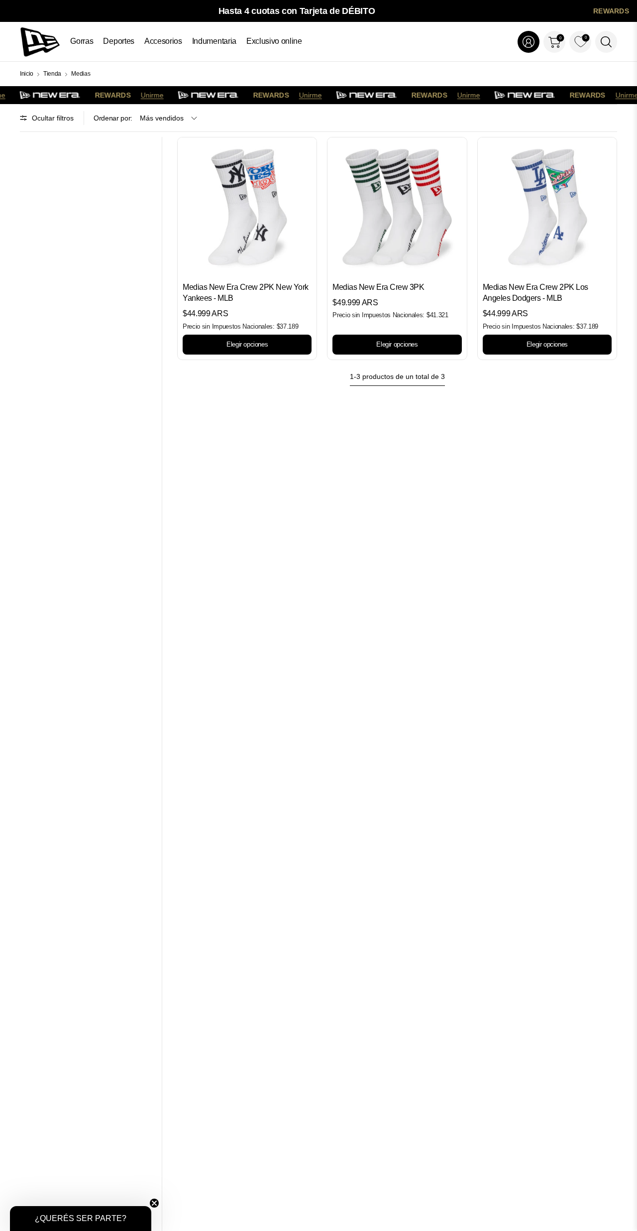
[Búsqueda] (606, 42)
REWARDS (611, 11)
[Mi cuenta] (528, 42)
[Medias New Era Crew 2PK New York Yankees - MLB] (247, 206)
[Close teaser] (154, 1203)
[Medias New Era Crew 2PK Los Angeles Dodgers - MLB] (547, 206)
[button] (80, 1218)
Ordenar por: (113, 118)
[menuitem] (81, 41)
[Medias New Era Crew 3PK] (396, 206)
